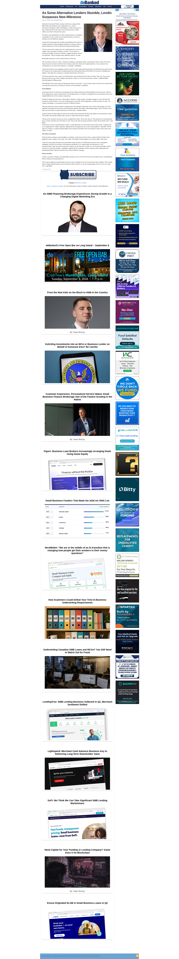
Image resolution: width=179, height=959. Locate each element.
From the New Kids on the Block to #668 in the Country (77, 292)
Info (104, 6)
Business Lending (80, 183)
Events (91, 6)
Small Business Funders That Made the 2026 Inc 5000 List (77, 500)
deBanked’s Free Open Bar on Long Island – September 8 (77, 245)
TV (76, 6)
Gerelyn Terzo (58, 20)
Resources (69, 6)
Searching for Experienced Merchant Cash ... (127, 19)
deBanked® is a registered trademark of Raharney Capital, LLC (62, 956)
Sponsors (98, 6)
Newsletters (83, 6)
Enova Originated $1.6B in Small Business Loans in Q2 (77, 903)
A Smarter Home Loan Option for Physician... (127, 16)
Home (62, 6)
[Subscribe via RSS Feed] (137, 955)
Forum (109, 6)
